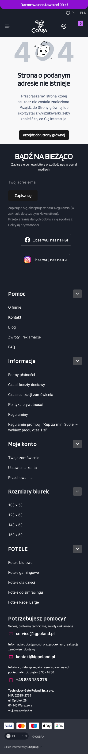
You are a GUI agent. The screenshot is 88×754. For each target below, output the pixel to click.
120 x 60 (15, 515)
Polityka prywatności (25, 404)
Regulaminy (18, 414)
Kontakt (14, 317)
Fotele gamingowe (23, 572)
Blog (12, 327)
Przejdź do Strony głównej (44, 135)
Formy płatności (21, 375)
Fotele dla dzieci (21, 582)
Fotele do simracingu (25, 592)
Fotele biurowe (20, 562)
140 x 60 (15, 525)
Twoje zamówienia (23, 458)
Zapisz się (23, 195)
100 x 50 (15, 505)
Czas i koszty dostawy (26, 384)
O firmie (14, 307)
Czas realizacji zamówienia (30, 394)
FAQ (11, 347)
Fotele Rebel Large (23, 602)
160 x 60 (15, 535)
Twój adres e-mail (23, 182)
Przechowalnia (20, 477)
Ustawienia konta (22, 467)
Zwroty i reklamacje (24, 337)
